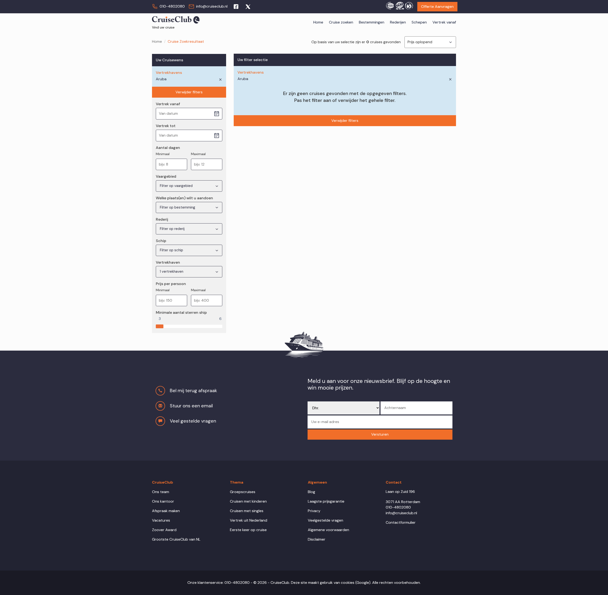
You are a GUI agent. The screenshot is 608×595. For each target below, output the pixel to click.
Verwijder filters (189, 92)
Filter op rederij (172, 228)
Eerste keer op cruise (248, 529)
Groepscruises (242, 491)
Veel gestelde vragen (193, 421)
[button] (380, 434)
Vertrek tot (166, 125)
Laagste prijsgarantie (326, 501)
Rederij (162, 219)
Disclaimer (316, 539)
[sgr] (399, 5)
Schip (161, 240)
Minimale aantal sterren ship (181, 312)
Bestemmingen (371, 22)
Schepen (419, 22)
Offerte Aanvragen (437, 6)
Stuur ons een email (191, 406)
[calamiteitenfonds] (409, 5)
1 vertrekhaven (172, 271)
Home (318, 22)
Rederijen (398, 22)
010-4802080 (172, 6)
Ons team (160, 491)
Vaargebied (166, 176)
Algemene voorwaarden (328, 529)
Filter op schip (172, 250)
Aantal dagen (168, 147)
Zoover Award (164, 529)
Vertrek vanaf (444, 22)
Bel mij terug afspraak (193, 390)
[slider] (159, 325)
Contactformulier (401, 522)
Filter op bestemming (178, 207)
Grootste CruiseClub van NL (176, 539)
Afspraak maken (166, 510)
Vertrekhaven (168, 262)
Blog (311, 491)
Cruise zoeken (341, 22)
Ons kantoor (163, 501)
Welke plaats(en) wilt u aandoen (184, 197)
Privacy (314, 510)
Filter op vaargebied (177, 185)
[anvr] (389, 5)
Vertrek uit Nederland (248, 520)
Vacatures (161, 520)
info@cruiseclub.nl (212, 6)
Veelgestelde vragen (325, 520)
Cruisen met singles (246, 510)
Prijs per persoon (171, 283)
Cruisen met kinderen (248, 501)
